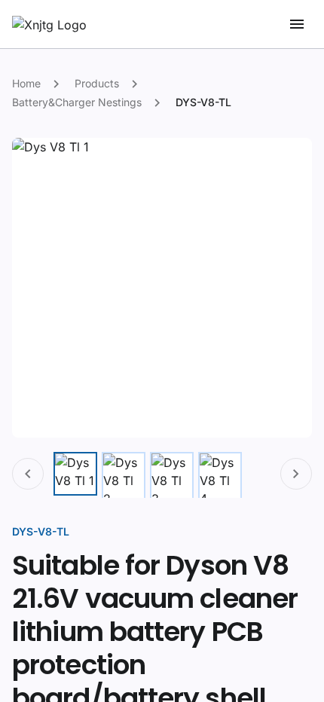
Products (97, 83)
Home (26, 83)
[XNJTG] (49, 25)
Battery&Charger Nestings (77, 102)
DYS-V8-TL (203, 102)
